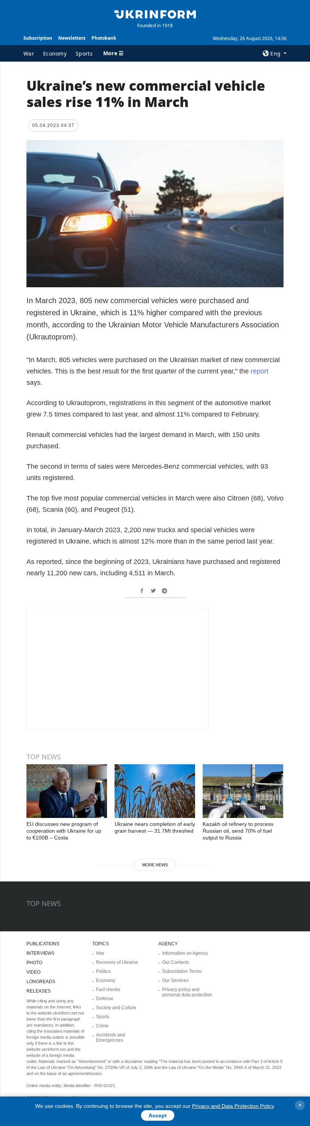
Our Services (175, 980)
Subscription (37, 38)
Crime (102, 1025)
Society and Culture (116, 1007)
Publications (42, 943)
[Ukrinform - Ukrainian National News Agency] (155, 13)
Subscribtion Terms (182, 971)
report (259, 371)
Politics (103, 971)
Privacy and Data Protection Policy (233, 1106)
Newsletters (71, 38)
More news (155, 865)
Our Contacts (175, 962)
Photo (34, 962)
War (28, 53)
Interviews (40, 953)
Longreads (40, 981)
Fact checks (108, 989)
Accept (158, 1115)
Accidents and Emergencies (110, 1037)
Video (33, 972)
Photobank (103, 38)
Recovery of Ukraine (117, 962)
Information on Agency (185, 953)
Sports (84, 53)
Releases (38, 991)
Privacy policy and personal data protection (187, 992)
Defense (104, 998)
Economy (55, 53)
